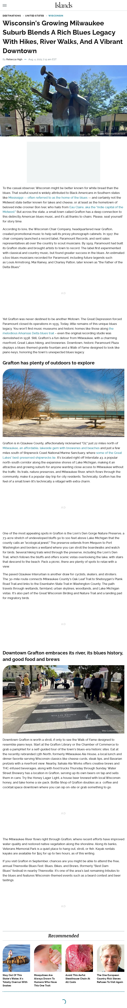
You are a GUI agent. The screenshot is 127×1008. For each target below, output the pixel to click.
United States (34, 15)
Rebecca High (14, 59)
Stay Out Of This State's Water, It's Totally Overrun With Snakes (15, 980)
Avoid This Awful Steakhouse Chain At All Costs (77, 979)
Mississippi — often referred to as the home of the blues (47, 197)
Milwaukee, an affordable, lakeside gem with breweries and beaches (51, 448)
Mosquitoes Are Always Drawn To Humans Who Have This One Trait (45, 980)
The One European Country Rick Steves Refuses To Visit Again (110, 979)
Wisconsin (55, 15)
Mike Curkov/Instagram (112, 731)
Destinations (12, 15)
